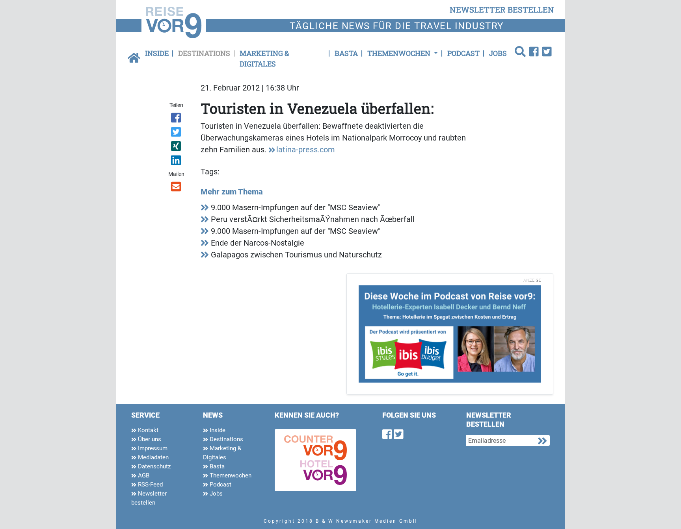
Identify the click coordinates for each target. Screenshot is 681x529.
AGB (142, 475)
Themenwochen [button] (399, 53)
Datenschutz (153, 466)
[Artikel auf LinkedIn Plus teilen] (176, 162)
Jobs (498, 53)
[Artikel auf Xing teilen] (176, 148)
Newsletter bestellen (149, 498)
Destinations (204, 53)
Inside (157, 53)
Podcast (463, 53)
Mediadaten (152, 457)
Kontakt (147, 430)
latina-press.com (305, 149)
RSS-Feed (149, 484)
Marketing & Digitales (264, 58)
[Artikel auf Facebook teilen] (176, 119)
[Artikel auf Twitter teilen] (176, 133)
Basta (346, 53)
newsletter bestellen (502, 9)
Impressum (151, 448)
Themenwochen (229, 475)
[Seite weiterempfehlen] (176, 188)
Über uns (148, 439)
